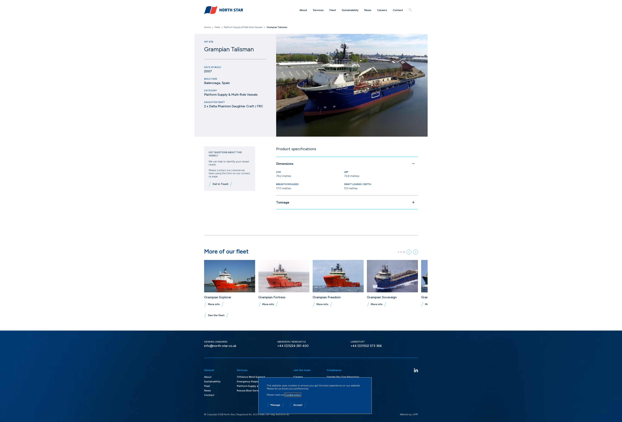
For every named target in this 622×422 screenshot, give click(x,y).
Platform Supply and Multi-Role (255, 386)
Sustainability (350, 10)
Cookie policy (293, 394)
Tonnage (282, 202)
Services (318, 10)
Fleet (332, 10)
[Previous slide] (409, 252)
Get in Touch (220, 184)
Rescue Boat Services (250, 390)
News (367, 10)
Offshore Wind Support (251, 376)
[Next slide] (415, 252)
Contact (398, 10)
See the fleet (216, 315)
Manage (275, 404)
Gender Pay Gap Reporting (343, 376)
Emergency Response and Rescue (257, 381)
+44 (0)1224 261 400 (293, 346)
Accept (297, 404)
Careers (382, 10)
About (303, 10)
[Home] (223, 10)
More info (214, 304)
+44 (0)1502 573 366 (366, 346)
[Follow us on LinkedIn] (416, 370)
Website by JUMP (409, 414)
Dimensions (284, 164)
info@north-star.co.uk (220, 346)
